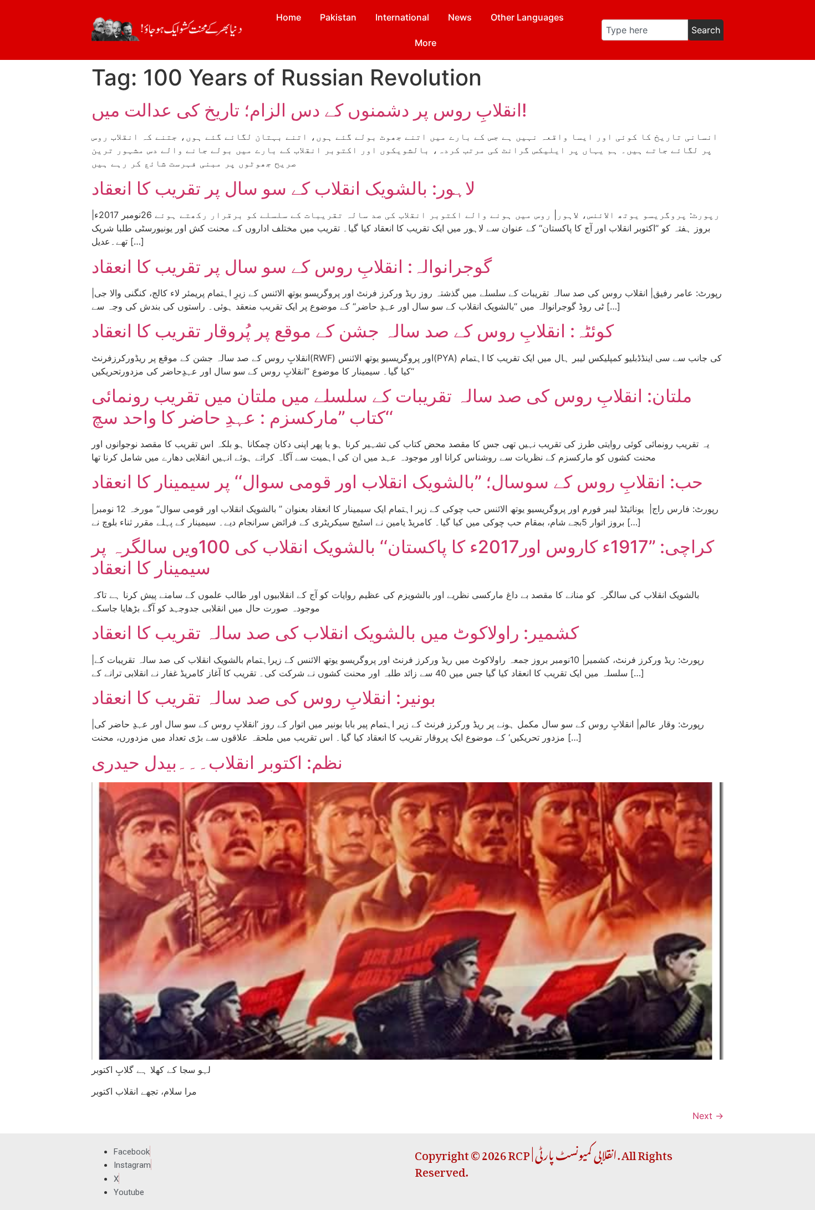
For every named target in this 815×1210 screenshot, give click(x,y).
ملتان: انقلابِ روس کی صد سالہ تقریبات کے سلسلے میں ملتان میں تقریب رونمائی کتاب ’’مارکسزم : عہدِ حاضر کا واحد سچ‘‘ (391, 406)
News (460, 17)
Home (288, 17)
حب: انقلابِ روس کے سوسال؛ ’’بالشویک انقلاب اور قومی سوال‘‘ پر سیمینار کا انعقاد (397, 482)
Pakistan (338, 17)
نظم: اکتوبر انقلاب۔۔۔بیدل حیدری (217, 762)
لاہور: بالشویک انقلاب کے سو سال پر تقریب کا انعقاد (283, 188)
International (402, 17)
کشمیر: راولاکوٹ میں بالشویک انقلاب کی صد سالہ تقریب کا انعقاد (335, 633)
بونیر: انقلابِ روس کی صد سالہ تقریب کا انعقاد (263, 697)
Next (708, 1115)
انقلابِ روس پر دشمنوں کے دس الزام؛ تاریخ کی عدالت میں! (309, 110)
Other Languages (527, 17)
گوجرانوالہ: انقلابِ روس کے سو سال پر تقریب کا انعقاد (291, 266)
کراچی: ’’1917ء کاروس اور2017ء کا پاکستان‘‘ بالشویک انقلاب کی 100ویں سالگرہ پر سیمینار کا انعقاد (402, 557)
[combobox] (645, 29)
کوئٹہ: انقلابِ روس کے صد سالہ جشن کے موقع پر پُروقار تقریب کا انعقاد (352, 331)
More (425, 42)
